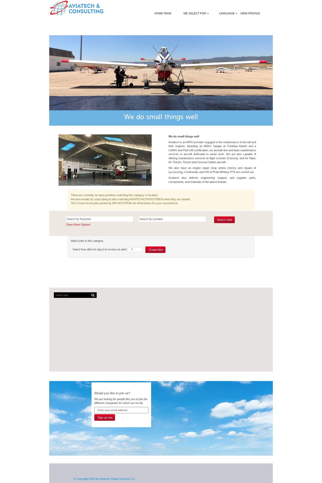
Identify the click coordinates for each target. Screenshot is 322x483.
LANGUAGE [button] (227, 13)
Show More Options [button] (78, 224)
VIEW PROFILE (250, 13)
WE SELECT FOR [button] (195, 13)
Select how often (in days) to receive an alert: (99, 249)
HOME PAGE (162, 13)
